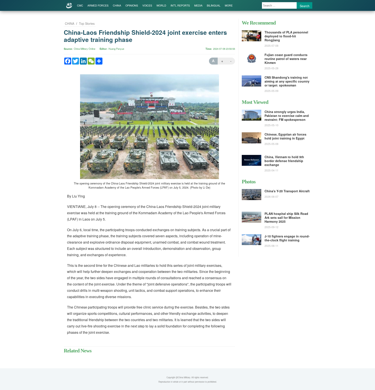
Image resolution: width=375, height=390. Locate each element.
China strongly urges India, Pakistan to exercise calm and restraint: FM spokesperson (287, 116)
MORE (229, 5)
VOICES (147, 5)
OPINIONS (131, 5)
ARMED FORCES (98, 5)
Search (304, 6)
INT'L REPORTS (180, 5)
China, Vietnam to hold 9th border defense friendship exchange (284, 161)
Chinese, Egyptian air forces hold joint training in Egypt (285, 136)
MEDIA (198, 5)
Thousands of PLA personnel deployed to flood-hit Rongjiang (286, 36)
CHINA (117, 5)
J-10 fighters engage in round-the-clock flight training (287, 238)
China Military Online (84, 48)
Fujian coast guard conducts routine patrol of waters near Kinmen (286, 59)
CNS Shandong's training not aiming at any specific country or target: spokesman (287, 81)
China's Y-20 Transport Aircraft (287, 191)
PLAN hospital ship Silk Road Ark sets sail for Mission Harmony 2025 (286, 217)
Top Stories (87, 23)
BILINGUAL (213, 5)
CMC (80, 5)
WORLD (161, 5)
